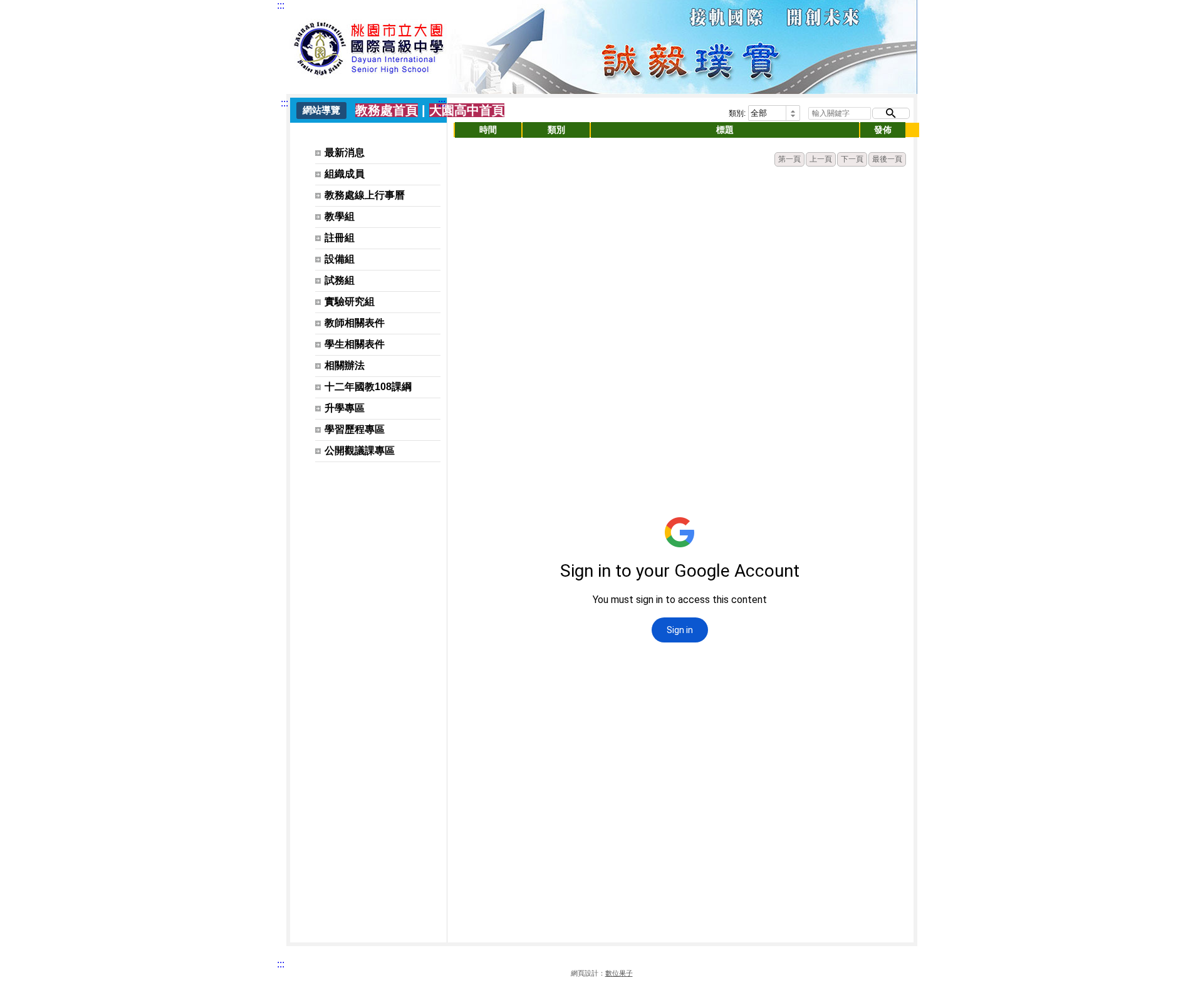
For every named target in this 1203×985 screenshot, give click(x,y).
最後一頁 (887, 159)
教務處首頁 (386, 110)
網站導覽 (321, 110)
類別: (737, 113)
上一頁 (821, 159)
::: (280, 5)
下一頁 (852, 159)
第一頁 (789, 159)
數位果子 (619, 973)
